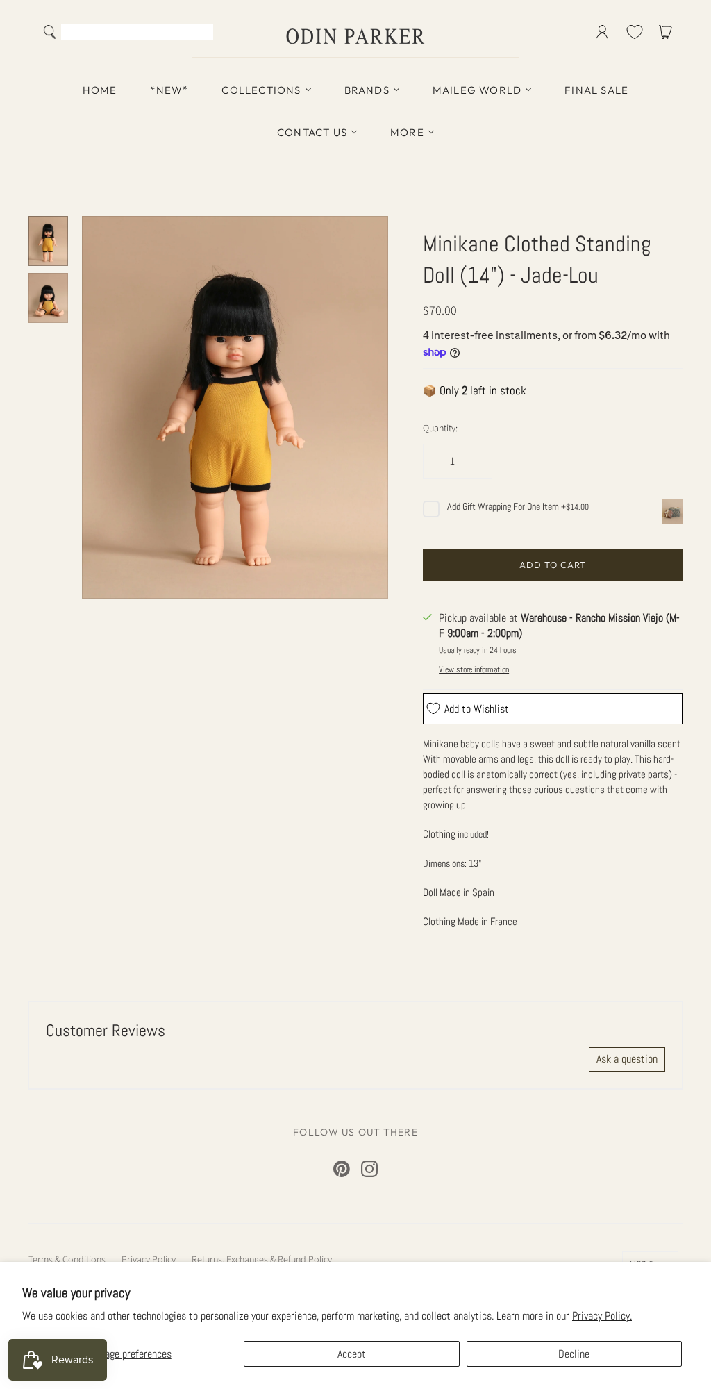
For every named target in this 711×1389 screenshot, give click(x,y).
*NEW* (169, 90)
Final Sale (596, 90)
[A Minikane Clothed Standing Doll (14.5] (48, 241)
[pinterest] (341, 1169)
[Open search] (50, 32)
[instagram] (369, 1169)
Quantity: (440, 428)
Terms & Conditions (67, 1259)
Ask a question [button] (627, 1058)
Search (199, 33)
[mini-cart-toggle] (668, 32)
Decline (573, 1354)
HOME (100, 90)
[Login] (602, 32)
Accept (351, 1354)
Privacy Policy (149, 1259)
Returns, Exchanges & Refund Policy (262, 1259)
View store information (474, 669)
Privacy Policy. (602, 1315)
